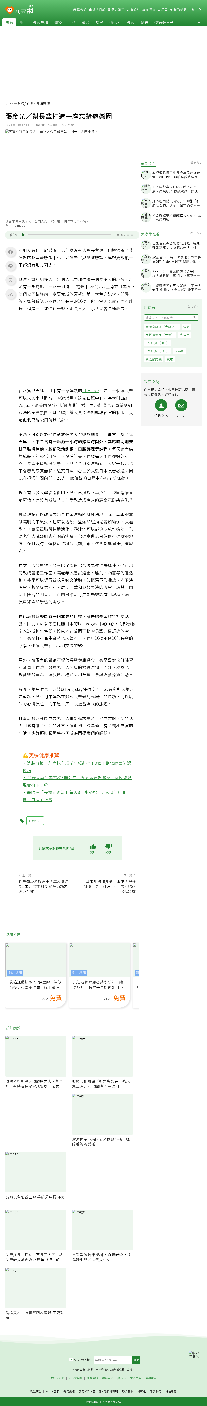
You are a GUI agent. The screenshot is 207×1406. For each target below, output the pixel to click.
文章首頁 (135, 1378)
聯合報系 (127, 1391)
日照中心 (90, 390)
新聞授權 (69, 1391)
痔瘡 (186, 326)
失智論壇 (40, 22)
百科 (72, 22)
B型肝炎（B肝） (157, 343)
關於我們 (155, 1391)
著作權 (97, 1391)
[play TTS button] (23, 235)
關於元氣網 (57, 1378)
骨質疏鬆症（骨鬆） (160, 335)
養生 (23, 22)
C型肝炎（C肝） (157, 351)
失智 (131, 22)
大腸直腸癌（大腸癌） (162, 326)
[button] (199, 22)
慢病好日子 (164, 22)
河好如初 (117, 10)
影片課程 (15, 972)
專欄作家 (151, 1378)
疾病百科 (107, 1378)
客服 (56, 1391)
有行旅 (150, 10)
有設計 (134, 10)
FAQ (48, 1391)
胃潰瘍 (179, 351)
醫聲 (144, 22)
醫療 (58, 22)
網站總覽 (171, 1391)
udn (8, 103)
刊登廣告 (36, 1391)
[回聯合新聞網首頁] (9, 10)
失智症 (185, 335)
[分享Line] (10, 266)
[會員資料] (192, 10)
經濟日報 (99, 10)
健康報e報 (82, 1360)
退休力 (115, 22)
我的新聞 (180, 10)
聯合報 (81, 10)
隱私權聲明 (111, 1391)
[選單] (199, 10)
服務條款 (84, 1391)
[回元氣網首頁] (24, 9)
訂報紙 (141, 1391)
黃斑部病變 (154, 359)
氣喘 (170, 359)
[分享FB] (10, 252)
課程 (99, 22)
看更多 (195, 162)
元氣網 (19, 103)
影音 (86, 22)
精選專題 (92, 1378)
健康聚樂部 (76, 1378)
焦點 (9, 22)
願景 (164, 10)
